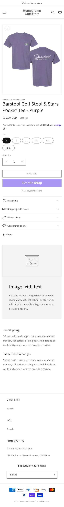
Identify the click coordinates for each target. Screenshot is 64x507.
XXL (48, 140)
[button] (4, 12)
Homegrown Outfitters (27, 501)
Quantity (6, 155)
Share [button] (9, 234)
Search (10, 408)
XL (36, 140)
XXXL (8, 147)
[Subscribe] (53, 475)
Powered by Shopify (43, 501)
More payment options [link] (32, 190)
